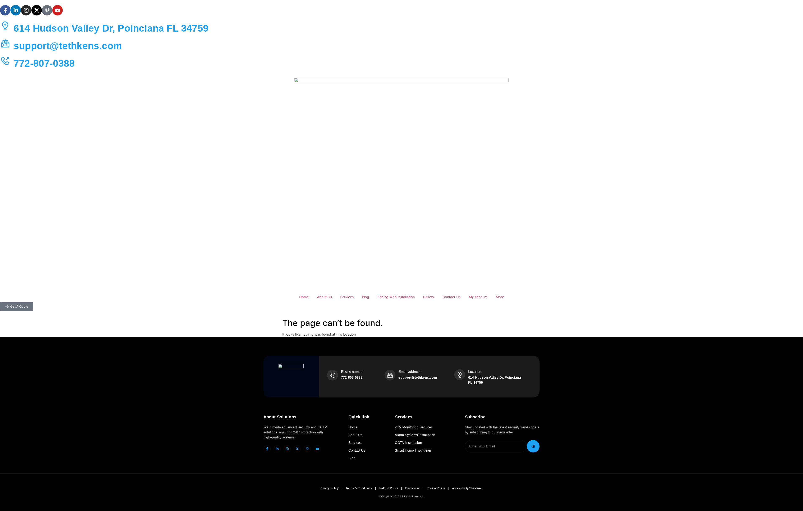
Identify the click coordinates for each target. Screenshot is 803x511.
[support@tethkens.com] (5, 43)
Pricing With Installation (396, 297)
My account (478, 297)
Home (304, 297)
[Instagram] (26, 10)
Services (347, 297)
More (500, 297)
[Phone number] (332, 375)
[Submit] (533, 446)
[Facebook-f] (5, 10)
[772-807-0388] (5, 61)
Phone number (352, 371)
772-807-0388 (44, 63)
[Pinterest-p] (47, 10)
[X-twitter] (36, 10)
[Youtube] (57, 10)
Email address (410, 371)
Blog (365, 297)
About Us (324, 297)
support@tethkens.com (68, 45)
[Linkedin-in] (15, 10)
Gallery (428, 297)
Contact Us (451, 297)
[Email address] (390, 375)
